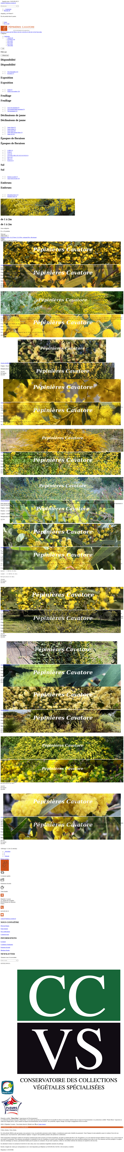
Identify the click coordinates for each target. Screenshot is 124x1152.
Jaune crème (11, 129)
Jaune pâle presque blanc (15, 132)
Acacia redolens (5, 500)
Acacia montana (5, 610)
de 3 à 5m (33, 32)
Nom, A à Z (10, 237)
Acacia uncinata (5, 315)
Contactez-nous (5, 934)
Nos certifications (5, 931)
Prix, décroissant (32, 237)
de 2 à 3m (27, 32)
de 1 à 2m (22, 32)
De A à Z (3, 32)
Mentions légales (5, 950)
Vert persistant (12, 111)
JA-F (9, 154)
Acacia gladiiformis (6, 817)
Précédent (7, 851)
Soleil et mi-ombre (13, 91)
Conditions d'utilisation (7, 944)
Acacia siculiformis (6, 363)
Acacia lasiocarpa (5, 760)
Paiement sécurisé (5, 947)
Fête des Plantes (5, 926)
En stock (10, 73)
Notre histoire (4, 928)
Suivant (6, 856)
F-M (9, 152)
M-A (9, 157)
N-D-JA (10, 160)
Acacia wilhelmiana (6, 265)
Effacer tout (4, 55)
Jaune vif (11, 134)
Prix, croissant (24, 237)
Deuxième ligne (12, 195)
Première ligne (12, 196)
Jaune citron (11, 127)
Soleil (9, 89)
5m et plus (39, 32)
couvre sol (8, 32)
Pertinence (4, 237)
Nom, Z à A (4, 235)
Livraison (3, 941)
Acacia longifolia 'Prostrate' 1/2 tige (10, 665)
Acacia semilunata (5, 402)
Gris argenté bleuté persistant (16, 109)
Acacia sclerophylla (6, 452)
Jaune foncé (11, 130)
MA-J (9, 159)
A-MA (10, 150)
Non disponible (12, 72)
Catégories (7, 36)
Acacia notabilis (5, 547)
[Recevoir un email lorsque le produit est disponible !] (1, 290)
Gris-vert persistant (13, 107)
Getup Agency (42, 1124)
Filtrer (2, 239)
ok (2, 48)
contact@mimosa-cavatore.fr (8, 3)
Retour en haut (5, 859)
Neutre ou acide (12, 177)
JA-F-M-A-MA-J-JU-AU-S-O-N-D (17, 155)
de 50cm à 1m (15, 32)
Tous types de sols (13, 178)
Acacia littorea (4, 710)
